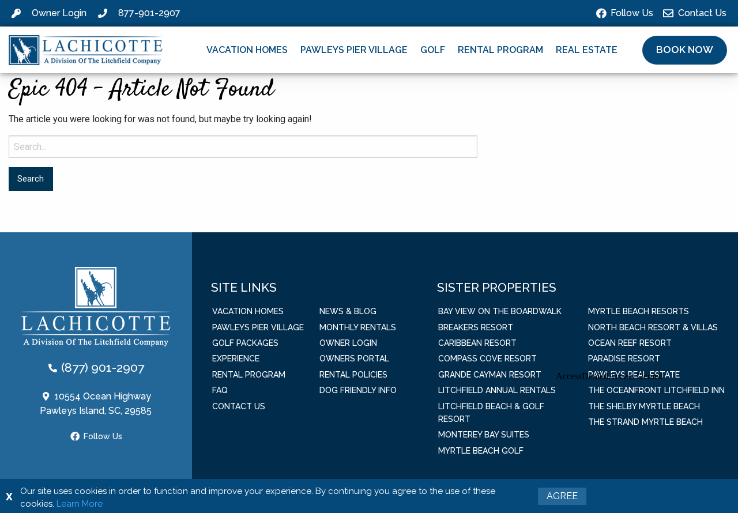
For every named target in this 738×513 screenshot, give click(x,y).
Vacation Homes (247, 49)
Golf (432, 49)
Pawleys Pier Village (354, 49)
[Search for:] (243, 146)
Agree (562, 496)
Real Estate (586, 49)
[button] (684, 50)
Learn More (80, 504)
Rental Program (500, 49)
